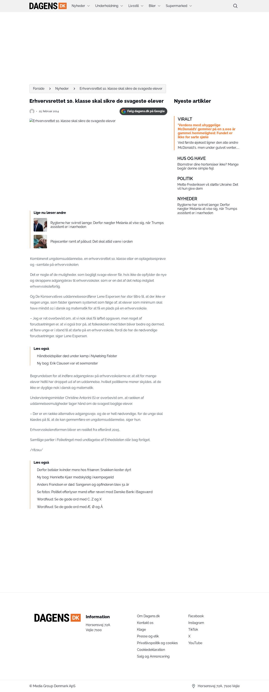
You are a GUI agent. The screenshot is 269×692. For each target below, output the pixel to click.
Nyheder (78, 6)
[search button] (235, 6)
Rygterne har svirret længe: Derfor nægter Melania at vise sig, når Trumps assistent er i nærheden (107, 225)
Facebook (196, 616)
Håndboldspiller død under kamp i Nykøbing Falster (77, 356)
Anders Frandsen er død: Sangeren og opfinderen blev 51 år (83, 485)
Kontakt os (145, 623)
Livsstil (133, 6)
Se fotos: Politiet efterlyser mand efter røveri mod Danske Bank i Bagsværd (95, 492)
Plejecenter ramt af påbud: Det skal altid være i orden (91, 241)
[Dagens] (48, 6)
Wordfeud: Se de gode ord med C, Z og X (69, 499)
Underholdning (106, 6)
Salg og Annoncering (153, 656)
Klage (141, 629)
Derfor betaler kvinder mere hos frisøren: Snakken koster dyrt (84, 470)
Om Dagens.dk (148, 616)
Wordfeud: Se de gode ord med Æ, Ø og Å (70, 507)
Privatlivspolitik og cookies (157, 643)
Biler (152, 6)
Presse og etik (148, 636)
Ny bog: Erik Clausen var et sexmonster (67, 363)
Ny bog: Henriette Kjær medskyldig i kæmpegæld (75, 477)
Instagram (196, 623)
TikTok (193, 629)
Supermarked (176, 6)
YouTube (195, 643)
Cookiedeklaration (151, 650)
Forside (38, 89)
